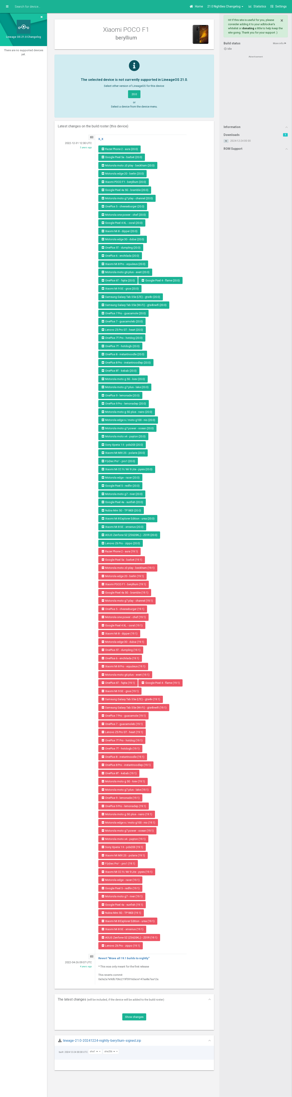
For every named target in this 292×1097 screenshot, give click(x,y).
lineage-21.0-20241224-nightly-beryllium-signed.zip (102, 1041)
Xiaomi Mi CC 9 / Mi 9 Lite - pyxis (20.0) (128, 469)
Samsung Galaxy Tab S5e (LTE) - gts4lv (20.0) (132, 296)
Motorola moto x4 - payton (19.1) (125, 839)
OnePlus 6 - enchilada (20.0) (122, 255)
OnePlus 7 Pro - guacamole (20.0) (125, 313)
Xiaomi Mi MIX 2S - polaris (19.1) (125, 855)
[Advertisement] (256, 90)
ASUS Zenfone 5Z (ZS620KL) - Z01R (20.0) (131, 535)
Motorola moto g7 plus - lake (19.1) (127, 789)
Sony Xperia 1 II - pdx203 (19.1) (124, 847)
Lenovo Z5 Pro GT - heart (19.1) (124, 732)
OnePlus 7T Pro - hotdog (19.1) (124, 740)
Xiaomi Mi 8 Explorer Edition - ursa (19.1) (130, 921)
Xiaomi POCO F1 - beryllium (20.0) (125, 181)
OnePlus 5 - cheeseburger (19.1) (124, 609)
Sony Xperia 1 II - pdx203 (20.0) (124, 444)
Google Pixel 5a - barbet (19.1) (123, 559)
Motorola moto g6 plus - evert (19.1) (127, 674)
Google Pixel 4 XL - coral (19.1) (124, 625)
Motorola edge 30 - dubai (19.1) (124, 641)
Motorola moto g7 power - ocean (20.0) (129, 428)
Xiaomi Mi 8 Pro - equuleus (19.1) (125, 666)
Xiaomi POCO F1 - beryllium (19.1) (125, 584)
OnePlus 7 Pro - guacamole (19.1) (125, 715)
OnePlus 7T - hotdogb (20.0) (122, 346)
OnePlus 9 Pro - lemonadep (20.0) (125, 403)
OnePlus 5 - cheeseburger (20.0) (124, 206)
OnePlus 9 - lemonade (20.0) (122, 395)
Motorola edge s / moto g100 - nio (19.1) (130, 822)
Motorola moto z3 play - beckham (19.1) (130, 567)
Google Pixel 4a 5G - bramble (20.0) (126, 190)
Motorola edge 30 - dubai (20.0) (124, 239)
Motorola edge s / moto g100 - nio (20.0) (130, 420)
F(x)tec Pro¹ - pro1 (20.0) (120, 461)
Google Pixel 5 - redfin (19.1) (122, 888)
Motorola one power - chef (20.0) (125, 214)
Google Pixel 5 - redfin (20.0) (122, 485)
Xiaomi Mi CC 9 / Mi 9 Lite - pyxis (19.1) (128, 871)
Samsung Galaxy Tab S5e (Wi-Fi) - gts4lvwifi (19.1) (136, 707)
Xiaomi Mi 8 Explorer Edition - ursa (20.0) (130, 518)
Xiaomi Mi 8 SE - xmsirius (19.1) (124, 929)
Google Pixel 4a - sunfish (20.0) (124, 502)
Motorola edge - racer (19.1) (122, 880)
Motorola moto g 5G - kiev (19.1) (125, 781)
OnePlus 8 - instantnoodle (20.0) (124, 354)
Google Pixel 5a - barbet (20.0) (123, 157)
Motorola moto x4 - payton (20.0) (125, 436)
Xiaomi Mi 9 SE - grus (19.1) (122, 691)
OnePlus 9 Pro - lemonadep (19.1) (125, 806)
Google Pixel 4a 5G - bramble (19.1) (126, 592)
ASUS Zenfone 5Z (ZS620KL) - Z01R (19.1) (131, 937)
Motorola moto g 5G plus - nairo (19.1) (128, 814)
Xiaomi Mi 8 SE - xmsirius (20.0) (124, 526)
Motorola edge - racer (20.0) (122, 477)
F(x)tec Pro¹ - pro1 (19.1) (120, 863)
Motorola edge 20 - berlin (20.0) (124, 173)
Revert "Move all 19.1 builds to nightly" (123, 958)
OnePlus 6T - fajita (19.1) (120, 682)
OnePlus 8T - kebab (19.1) (121, 773)
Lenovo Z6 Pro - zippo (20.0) (122, 543)
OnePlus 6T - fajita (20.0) (120, 280)
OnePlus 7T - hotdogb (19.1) (122, 748)
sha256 (108, 1051)
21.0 (224, 6)
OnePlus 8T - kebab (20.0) (121, 370)
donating (248, 28)
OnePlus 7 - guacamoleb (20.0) (124, 321)
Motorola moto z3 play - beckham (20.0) (130, 165)
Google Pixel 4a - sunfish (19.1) (124, 904)
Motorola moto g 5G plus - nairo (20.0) (128, 411)
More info (278, 43)
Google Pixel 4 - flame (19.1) (162, 682)
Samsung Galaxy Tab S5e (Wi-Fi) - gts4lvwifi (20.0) (136, 305)
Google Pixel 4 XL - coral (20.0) (124, 222)
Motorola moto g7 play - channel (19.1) (129, 600)
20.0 (134, 94)
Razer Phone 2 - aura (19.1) (121, 551)
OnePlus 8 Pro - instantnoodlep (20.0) (128, 362)
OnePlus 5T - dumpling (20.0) (122, 247)
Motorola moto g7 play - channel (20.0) (129, 198)
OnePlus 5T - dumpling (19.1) (122, 650)
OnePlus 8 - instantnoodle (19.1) (124, 756)
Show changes (134, 1016)
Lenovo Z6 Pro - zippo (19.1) (122, 945)
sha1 (93, 1051)
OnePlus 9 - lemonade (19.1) (122, 797)
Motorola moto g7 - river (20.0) (124, 494)
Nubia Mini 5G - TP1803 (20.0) (123, 510)
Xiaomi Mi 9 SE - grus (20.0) (122, 288)
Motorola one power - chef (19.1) (125, 617)
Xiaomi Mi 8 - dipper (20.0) (121, 231)
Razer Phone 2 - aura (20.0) (121, 149)
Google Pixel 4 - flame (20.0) (162, 280)
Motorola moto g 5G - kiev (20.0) (125, 379)
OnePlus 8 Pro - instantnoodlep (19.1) (128, 765)
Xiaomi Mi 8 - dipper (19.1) (121, 633)
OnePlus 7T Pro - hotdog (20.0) (124, 337)
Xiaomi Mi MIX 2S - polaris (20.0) (125, 452)
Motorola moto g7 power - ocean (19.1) (129, 830)
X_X (100, 139)
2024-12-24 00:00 (240, 140)
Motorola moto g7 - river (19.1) (124, 896)
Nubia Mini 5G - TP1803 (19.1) (123, 912)
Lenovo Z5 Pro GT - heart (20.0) (124, 329)
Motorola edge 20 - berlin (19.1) (124, 576)
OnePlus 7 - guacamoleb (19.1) (124, 724)
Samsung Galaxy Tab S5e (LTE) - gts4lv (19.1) (132, 699)
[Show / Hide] (7, 6)
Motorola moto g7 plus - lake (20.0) (127, 387)
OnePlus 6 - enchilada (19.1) (122, 658)
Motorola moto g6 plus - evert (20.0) (127, 272)
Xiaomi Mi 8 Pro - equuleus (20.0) (125, 264)
